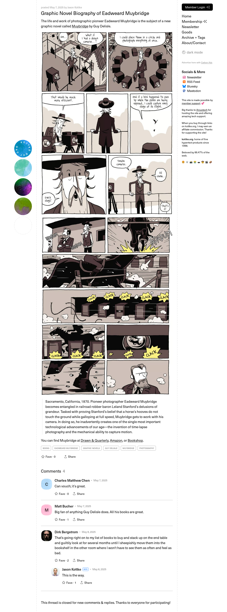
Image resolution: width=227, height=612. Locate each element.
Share (81, 493)
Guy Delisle (111, 448)
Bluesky (192, 86)
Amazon (116, 440)
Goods (187, 32)
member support (191, 103)
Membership (192, 21)
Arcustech (201, 110)
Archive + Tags (193, 37)
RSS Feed (193, 81)
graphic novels (91, 448)
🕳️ (198, 162)
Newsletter (190, 26)
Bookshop (135, 440)
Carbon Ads (206, 62)
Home (186, 16)
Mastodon (194, 90)
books (46, 448)
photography (146, 448)
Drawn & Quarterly (95, 440)
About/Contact (194, 42)
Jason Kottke (74, 7)
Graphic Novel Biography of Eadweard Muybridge (95, 13)
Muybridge (80, 25)
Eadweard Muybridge (66, 448)
